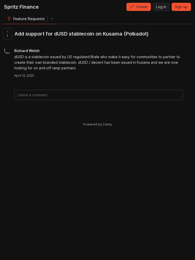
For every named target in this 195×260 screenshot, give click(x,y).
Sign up (181, 7)
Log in (161, 7)
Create (142, 7)
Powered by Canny (97, 124)
